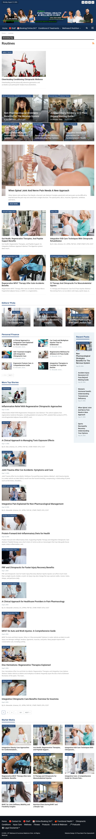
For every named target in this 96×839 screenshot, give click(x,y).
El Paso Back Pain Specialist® (84, 833)
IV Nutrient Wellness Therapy (59, 256)
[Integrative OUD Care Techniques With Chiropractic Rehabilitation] (72, 223)
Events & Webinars (59, 824)
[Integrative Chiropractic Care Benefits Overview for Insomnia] (14, 688)
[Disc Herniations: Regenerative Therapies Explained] (14, 654)
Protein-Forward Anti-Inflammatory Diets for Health (26, 533)
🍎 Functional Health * (64, 821)
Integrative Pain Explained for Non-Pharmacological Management (32, 504)
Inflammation (6, 388)
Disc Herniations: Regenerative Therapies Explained (26, 665)
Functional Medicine (70, 124)
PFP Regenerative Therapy (11, 549)
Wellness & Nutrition (70, 28)
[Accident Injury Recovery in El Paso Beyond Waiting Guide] (71, 109)
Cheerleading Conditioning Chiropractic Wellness (22, 79)
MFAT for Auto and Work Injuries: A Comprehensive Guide (29, 631)
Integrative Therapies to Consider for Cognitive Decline (59, 365)
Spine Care (6, 647)
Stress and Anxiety (8, 96)
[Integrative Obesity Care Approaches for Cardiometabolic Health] (16, 735)
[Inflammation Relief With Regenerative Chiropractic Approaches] (14, 395)
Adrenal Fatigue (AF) (9, 211)
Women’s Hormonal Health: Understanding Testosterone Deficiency (16, 135)
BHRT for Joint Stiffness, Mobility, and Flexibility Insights (48, 320)
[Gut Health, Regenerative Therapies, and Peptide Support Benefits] (24, 223)
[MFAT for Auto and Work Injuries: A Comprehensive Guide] (14, 620)
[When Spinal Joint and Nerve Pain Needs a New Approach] (48, 170)
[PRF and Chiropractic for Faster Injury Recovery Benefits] (14, 556)
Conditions (6, 824)
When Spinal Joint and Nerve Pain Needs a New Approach (38, 190)
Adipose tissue (65, 96)
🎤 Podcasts (75, 824)
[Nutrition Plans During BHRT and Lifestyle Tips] (79, 317)
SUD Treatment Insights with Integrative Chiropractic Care (22, 354)
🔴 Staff (12, 28)
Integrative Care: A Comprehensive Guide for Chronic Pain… (16, 320)
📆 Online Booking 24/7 (42, 821)
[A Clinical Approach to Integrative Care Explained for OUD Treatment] (7, 343)
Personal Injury (53, 96)
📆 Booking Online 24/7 (27, 28)
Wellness (27, 824)
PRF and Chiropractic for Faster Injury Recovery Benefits (28, 567)
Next (27, 712)
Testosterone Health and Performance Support (11, 124)
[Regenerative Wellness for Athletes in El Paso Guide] (43, 354)
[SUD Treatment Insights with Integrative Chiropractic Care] (7, 354)
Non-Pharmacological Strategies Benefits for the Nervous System (83, 358)
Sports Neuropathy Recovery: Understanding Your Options (83, 428)
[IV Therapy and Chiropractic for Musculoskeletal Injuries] (72, 268)
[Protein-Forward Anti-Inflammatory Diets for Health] (14, 522)
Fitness (37, 824)
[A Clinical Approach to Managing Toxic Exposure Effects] (14, 429)
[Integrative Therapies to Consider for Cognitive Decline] (43, 366)
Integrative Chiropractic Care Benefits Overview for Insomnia (30, 699)
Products (46, 824)
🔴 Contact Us (15, 821)
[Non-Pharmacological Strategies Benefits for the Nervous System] (25, 109)
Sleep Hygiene (7, 681)
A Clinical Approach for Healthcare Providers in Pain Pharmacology (33, 601)
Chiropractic (81, 821)
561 (21, 712)
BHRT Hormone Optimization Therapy (24, 96)
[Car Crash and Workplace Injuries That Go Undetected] (43, 343)
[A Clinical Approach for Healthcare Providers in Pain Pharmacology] (14, 590)
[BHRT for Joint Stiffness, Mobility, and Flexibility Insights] (16, 792)
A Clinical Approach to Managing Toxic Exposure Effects (28, 440)
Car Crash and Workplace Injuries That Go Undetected (59, 342)
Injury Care (54, 211)
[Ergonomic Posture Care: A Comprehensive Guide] (7, 366)
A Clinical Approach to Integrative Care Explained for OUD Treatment (23, 342)
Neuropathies (37, 124)
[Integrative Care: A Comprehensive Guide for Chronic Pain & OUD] (79, 763)
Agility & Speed (7, 52)
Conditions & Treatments (48, 28)
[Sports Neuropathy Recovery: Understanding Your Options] (48, 132)
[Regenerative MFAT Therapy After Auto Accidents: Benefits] (24, 268)
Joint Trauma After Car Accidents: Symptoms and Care (27, 470)
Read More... (14, 204)
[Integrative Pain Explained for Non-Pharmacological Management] (14, 493)
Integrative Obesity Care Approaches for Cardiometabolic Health (76, 135)
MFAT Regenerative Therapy (11, 256)
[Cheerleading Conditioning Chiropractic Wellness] (24, 64)
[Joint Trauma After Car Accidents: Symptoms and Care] (14, 459)
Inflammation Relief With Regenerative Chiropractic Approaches (32, 406)
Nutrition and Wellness (9, 515)
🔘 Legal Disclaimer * (11, 828)
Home (4, 28)
